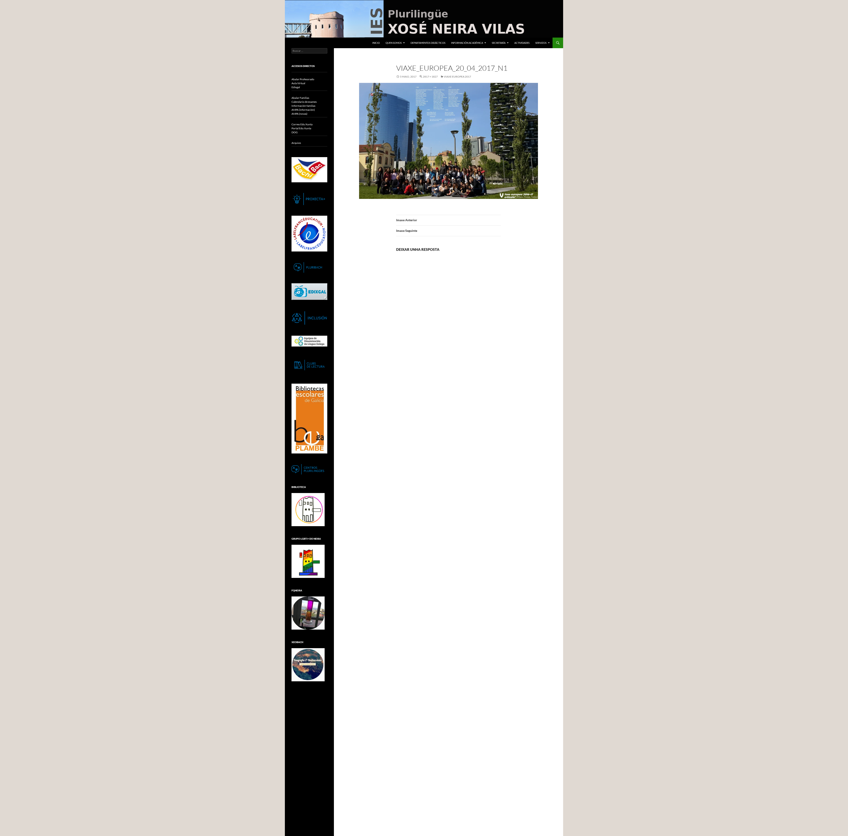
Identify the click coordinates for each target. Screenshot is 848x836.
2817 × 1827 (430, 76)
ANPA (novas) (299, 113)
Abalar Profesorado (303, 79)
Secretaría (498, 42)
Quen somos (394, 42)
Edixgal (296, 87)
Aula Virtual (298, 83)
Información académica (467, 42)
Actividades (522, 42)
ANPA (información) (303, 109)
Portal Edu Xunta (301, 128)
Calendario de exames (304, 101)
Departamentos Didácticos (428, 42)
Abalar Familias (300, 97)
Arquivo (296, 143)
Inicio (376, 42)
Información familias (303, 105)
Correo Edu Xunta (302, 124)
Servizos (541, 42)
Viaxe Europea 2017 (457, 76)
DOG (295, 132)
